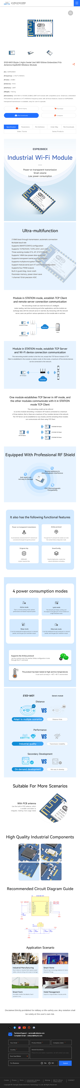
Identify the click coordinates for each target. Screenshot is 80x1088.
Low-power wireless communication (33, 1081)
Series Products (58, 131)
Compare (58, 115)
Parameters (25, 127)
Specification (11, 127)
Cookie (6, 1080)
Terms (22, 1080)
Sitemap (47, 1080)
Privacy (14, 1080)
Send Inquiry (21, 108)
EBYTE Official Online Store (58, 1081)
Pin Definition (40, 127)
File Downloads (21, 115)
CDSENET (71, 1080)
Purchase (58, 109)
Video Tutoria (22, 131)
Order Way (54, 127)
